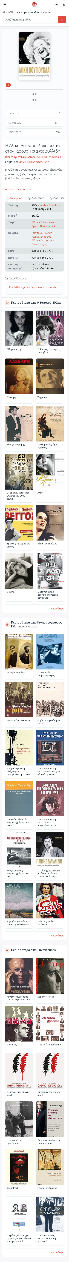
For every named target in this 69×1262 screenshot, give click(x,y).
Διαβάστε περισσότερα (18, 189)
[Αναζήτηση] (62, 19)
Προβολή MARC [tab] (36, 198)
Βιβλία (11, 12)
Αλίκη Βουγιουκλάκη (49, 157)
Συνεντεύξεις (39, 244)
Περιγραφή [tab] (16, 198)
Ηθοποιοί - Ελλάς (41, 233)
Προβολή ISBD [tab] (57, 198)
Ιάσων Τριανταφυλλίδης (20, 157)
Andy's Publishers (50, 205)
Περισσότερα (57, 608)
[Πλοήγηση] (4, 4)
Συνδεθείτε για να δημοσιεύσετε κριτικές (32, 287)
